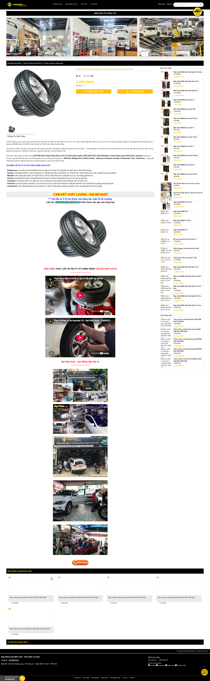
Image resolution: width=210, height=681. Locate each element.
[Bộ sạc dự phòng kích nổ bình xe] (166, 241)
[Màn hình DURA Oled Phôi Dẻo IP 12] (166, 269)
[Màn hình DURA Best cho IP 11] (166, 103)
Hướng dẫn (95, 677)
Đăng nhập (161, 4)
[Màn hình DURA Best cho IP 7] (166, 149)
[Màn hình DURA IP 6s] (166, 212)
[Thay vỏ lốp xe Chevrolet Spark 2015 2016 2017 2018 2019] (166, 353)
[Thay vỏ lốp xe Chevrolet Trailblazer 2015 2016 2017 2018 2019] (166, 363)
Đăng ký (169, 4)
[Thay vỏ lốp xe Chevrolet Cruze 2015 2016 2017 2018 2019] (166, 343)
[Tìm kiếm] (201, 4)
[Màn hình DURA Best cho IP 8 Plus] (166, 122)
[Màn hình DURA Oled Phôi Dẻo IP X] (166, 94)
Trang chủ (57, 4)
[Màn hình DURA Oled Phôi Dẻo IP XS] (166, 84)
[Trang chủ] (26, 4)
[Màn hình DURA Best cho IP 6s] (166, 168)
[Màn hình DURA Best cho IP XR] (166, 112)
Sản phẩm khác (115, 677)
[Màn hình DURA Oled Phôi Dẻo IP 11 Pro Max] (166, 289)
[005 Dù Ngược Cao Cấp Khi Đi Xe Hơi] (166, 250)
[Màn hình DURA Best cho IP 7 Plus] (166, 140)
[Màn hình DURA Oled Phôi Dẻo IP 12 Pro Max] (166, 279)
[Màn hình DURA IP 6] (166, 231)
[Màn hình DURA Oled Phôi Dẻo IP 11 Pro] (166, 307)
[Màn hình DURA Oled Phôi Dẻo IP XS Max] (166, 75)
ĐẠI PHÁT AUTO (71, 4)
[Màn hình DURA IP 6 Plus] (166, 221)
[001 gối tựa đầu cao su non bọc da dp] (166, 186)
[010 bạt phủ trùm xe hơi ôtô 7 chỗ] (166, 260)
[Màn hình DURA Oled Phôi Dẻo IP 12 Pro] (166, 298)
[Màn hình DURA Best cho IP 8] (166, 131)
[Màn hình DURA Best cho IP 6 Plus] (166, 177)
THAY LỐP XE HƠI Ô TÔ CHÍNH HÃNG (75, 269)
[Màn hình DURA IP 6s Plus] (166, 205)
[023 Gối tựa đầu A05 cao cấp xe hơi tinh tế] (166, 196)
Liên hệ (94, 4)
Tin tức (84, 4)
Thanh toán (104, 677)
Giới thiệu (86, 677)
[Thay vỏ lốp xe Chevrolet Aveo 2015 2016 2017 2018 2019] (166, 322)
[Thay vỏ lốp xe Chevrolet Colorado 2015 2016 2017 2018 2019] (166, 333)
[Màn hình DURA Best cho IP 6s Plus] (166, 159)
